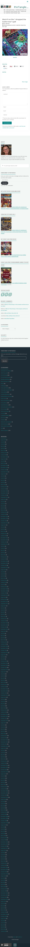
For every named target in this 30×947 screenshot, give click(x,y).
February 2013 (4, 710)
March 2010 (3, 784)
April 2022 (3, 529)
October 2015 (4, 650)
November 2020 (4, 563)
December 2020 (4, 561)
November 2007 (4, 844)
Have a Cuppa (4, 409)
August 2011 (3, 748)
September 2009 (4, 797)
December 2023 (4, 491)
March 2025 (3, 463)
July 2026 (3, 442)
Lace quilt (3, 413)
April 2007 (3, 859)
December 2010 (4, 765)
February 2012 (4, 735)
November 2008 (4, 818)
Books (2, 383)
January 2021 (3, 559)
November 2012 (4, 716)
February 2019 (4, 586)
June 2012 (3, 727)
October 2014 (4, 667)
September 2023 (4, 497)
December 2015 (4, 646)
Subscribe (5, 183)
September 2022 (4, 522)
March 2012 (3, 733)
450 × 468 (5, 23)
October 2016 (4, 627)
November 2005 (4, 895)
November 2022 (4, 518)
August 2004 (3, 918)
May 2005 (3, 905)
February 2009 (4, 812)
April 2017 (3, 614)
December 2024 (4, 465)
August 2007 (3, 850)
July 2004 (3, 920)
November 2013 (4, 691)
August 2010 (3, 773)
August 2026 (3, 439)
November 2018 (4, 591)
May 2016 (3, 635)
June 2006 (3, 880)
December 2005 (4, 893)
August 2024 (3, 474)
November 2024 (4, 467)
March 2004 (3, 929)
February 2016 (4, 642)
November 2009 (4, 793)
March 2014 (3, 682)
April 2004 (3, 927)
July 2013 (3, 699)
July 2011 (3, 750)
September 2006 (4, 873)
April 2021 (3, 552)
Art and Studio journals (5, 377)
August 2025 (3, 459)
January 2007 (3, 865)
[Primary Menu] (27, 1)
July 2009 (3, 801)
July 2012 (3, 725)
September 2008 (4, 822)
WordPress (19, 937)
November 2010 (4, 767)
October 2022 (4, 520)
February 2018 (4, 599)
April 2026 (3, 448)
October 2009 (4, 795)
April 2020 (3, 576)
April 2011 (3, 756)
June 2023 (3, 503)
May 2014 (3, 678)
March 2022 (3, 531)
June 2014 (3, 676)
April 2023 (3, 508)
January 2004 (3, 931)
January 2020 (3, 582)
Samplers (3, 419)
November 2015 (4, 648)
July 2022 (3, 527)
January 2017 (3, 620)
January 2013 (3, 712)
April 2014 (3, 680)
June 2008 (3, 829)
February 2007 (4, 863)
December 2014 (4, 663)
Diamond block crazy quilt (6, 396)
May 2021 (3, 550)
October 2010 (4, 769)
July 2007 (3, 852)
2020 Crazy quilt (4, 373)
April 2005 (3, 908)
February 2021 (4, 556)
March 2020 (3, 578)
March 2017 (3, 616)
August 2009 (3, 799)
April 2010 (3, 782)
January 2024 (3, 488)
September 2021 (4, 544)
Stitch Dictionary (4, 424)
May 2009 (3, 805)
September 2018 (4, 595)
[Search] (2, 165)
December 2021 (4, 537)
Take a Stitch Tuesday (5, 426)
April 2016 (3, 637)
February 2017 (4, 618)
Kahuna (14, 937)
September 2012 (4, 720)
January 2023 (3, 514)
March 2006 (3, 886)
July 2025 (3, 461)
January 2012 (3, 737)
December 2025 (4, 456)
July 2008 (3, 827)
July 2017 (3, 608)
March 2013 (3, 708)
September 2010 (4, 771)
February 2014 (4, 684)
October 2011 (4, 744)
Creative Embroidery (5, 394)
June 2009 (3, 803)
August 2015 (3, 654)
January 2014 (3, 686)
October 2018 (4, 593)
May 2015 (3, 659)
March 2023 (3, 510)
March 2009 (3, 810)
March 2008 (3, 835)
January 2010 (3, 788)
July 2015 (3, 656)
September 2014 (4, 669)
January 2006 (3, 890)
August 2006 (3, 876)
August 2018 (3, 597)
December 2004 (4, 914)
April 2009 (3, 808)
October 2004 (4, 916)
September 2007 (4, 848)
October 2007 (4, 846)
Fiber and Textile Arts (5, 400)
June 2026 (3, 444)
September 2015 (4, 652)
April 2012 (3, 731)
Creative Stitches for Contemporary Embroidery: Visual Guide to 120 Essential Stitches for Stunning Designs (14, 232)
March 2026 (3, 450)
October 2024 (4, 469)
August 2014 (3, 671)
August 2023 (3, 499)
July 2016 (3, 633)
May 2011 (3, 754)
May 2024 (3, 480)
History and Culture (5, 411)
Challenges (3, 385)
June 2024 (3, 478)
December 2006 (4, 867)
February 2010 (4, 786)
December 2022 (4, 516)
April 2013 (3, 705)
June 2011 (3, 752)
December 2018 (4, 588)
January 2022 (3, 535)
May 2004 (3, 925)
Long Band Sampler (5, 415)
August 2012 (3, 722)
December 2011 (4, 739)
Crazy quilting (4, 392)
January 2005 (3, 912)
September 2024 (4, 471)
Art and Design (4, 375)
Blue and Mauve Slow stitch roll (11, 313)
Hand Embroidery (4, 404)
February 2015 (4, 661)
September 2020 (4, 567)
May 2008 (3, 831)
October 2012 (4, 718)
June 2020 (3, 574)
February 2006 (4, 888)
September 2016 (4, 629)
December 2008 (4, 816)
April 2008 (3, 833)
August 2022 (3, 525)
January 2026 (3, 454)
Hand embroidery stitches (6, 407)
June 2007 (3, 854)
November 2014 (4, 665)
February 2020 (4, 580)
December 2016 (4, 622)
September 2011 (4, 746)
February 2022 (4, 533)
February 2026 (4, 452)
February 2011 (4, 761)
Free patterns (4, 402)
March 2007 (3, 861)
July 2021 (3, 546)
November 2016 (4, 625)
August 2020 (3, 569)
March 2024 (3, 484)
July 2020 (3, 571)
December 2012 (4, 714)
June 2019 (3, 584)
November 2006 (4, 869)
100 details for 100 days (6, 370)
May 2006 (3, 882)
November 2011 (4, 742)
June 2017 (3, 610)
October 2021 (4, 542)
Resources (3, 417)
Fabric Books (3, 398)
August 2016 (3, 631)
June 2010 (3, 778)
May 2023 (3, 505)
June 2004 (3, 922)
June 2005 (3, 903)
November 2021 (4, 539)
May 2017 (3, 612)
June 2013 (3, 701)
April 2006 (3, 884)
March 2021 (3, 554)
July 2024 (3, 476)
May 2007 (3, 856)
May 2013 (3, 703)
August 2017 (3, 605)
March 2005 (3, 910)
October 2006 (4, 871)
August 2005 (3, 901)
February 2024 (4, 486)
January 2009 (3, 814)
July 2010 (3, 776)
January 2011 (3, 763)
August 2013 (3, 697)
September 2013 (4, 695)
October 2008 (4, 820)
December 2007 (4, 842)
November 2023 (4, 493)
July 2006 (3, 878)
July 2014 (3, 673)
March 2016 (3, 639)
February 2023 (4, 512)
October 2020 (4, 565)
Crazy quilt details (10, 9)
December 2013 (4, 688)
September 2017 (4, 603)
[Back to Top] (14, 945)
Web (2, 428)
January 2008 (3, 839)
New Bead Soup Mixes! (9, 318)
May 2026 (3, 446)
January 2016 (3, 644)
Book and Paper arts (5, 381)
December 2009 (4, 791)
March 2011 (3, 759)
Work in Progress (4, 430)
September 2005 (4, 899)
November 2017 (4, 601)
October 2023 (4, 495)
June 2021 (3, 548)
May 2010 (3, 780)
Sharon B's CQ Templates (6, 422)
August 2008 (3, 825)
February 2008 (4, 837)
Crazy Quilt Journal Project (6, 390)
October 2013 (4, 693)
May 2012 (3, 729)
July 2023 (3, 501)
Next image (25, 81)
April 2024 (3, 482)
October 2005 (4, 897)
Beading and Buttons (5, 379)
